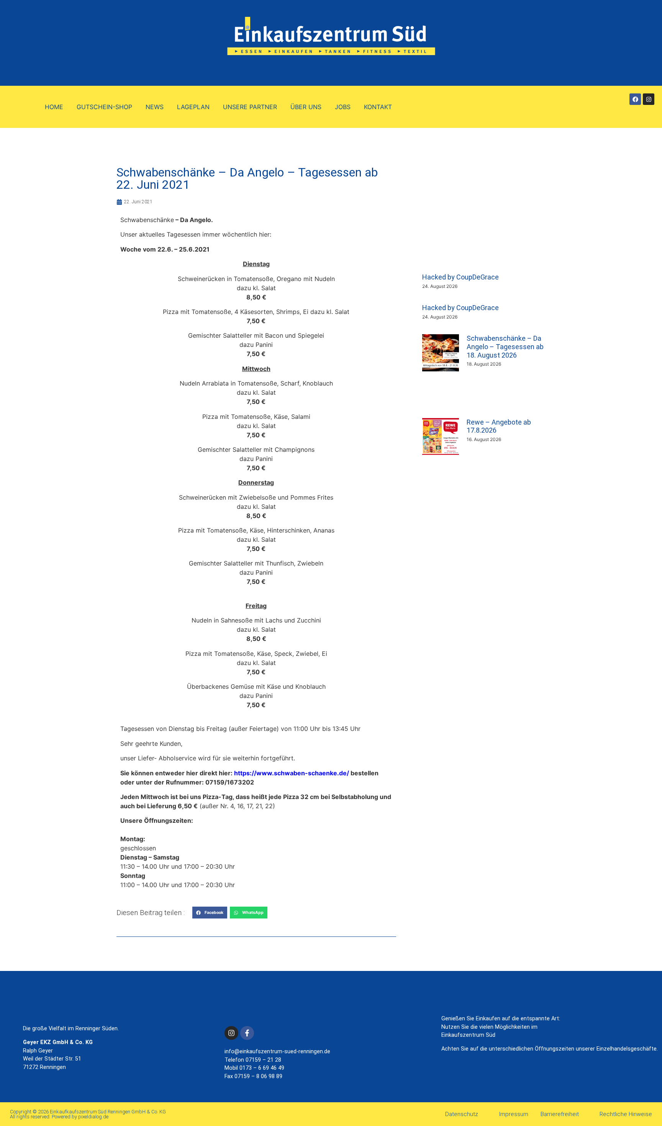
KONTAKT (378, 107)
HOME (54, 107)
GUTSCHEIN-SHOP (104, 107)
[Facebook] (635, 99)
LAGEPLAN (193, 107)
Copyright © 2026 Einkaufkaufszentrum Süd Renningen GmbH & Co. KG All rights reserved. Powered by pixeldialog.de (88, 1114)
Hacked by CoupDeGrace (460, 277)
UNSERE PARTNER (250, 107)
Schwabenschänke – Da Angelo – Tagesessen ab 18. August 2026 (505, 346)
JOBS (343, 107)
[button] (209, 913)
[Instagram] (648, 99)
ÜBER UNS (305, 107)
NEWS (155, 107)
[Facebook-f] (247, 1033)
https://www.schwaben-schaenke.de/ (291, 773)
